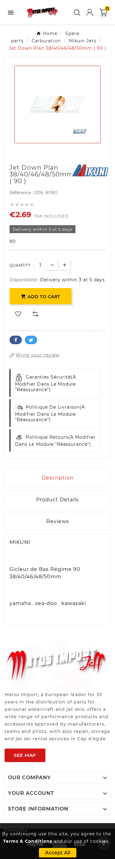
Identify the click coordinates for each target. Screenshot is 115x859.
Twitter (31, 340)
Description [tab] (58, 478)
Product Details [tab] (57, 500)
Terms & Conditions (27, 841)
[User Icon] (89, 12)
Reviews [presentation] (57, 521)
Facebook (16, 340)
